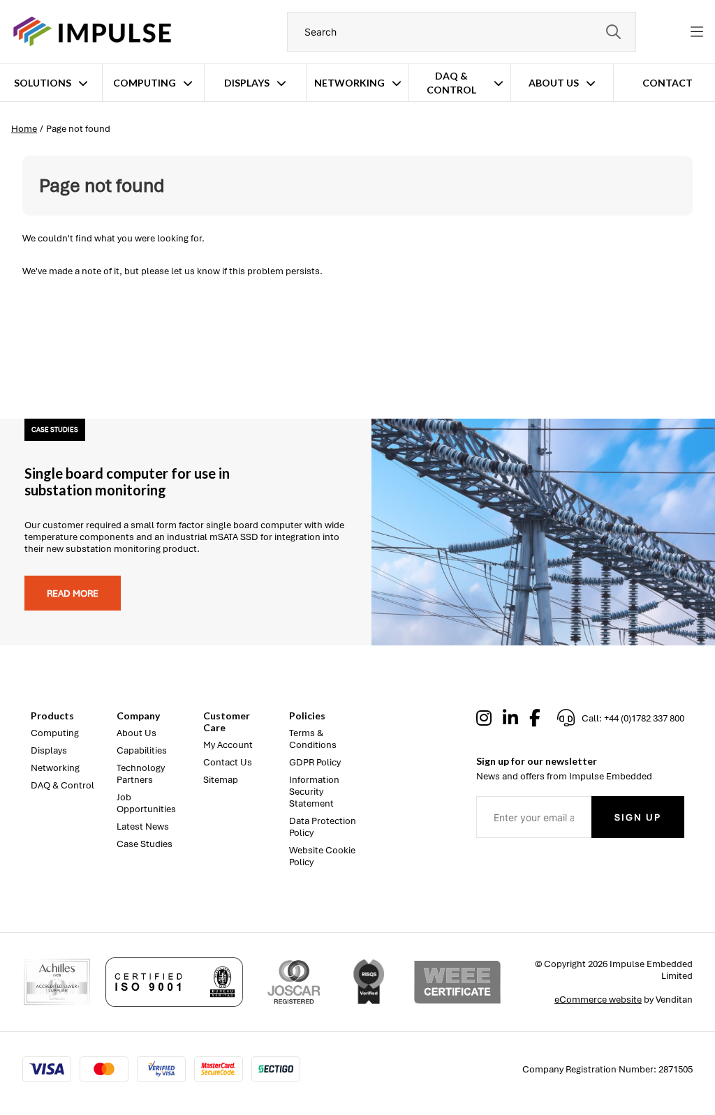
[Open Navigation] (697, 32)
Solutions (42, 83)
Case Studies (144, 844)
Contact (667, 83)
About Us (554, 83)
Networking (349, 83)
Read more (72, 593)
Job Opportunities (146, 803)
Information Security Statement (314, 791)
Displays (247, 83)
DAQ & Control (451, 83)
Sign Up (637, 817)
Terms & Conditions (313, 739)
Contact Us (227, 762)
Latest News (143, 826)
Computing (144, 83)
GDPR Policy (315, 762)
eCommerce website (598, 999)
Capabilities (142, 750)
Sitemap (220, 780)
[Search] (613, 32)
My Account (228, 745)
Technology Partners (141, 774)
